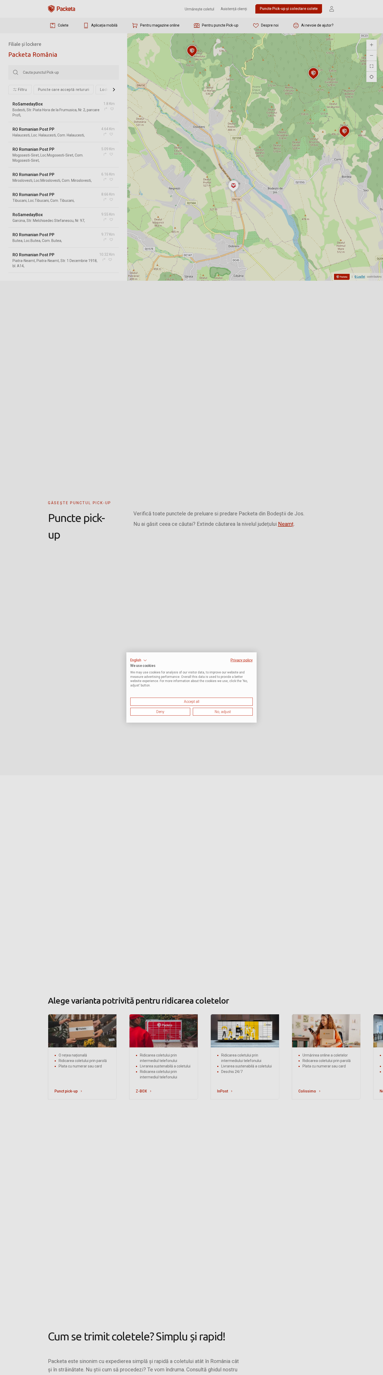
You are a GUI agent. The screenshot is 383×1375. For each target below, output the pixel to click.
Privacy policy (242, 660)
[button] (138, 660)
